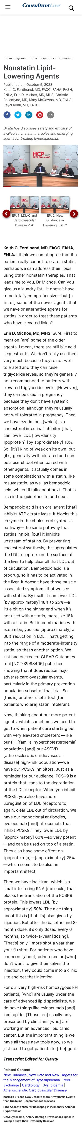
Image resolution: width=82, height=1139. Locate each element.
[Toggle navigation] (8, 7)
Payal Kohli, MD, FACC (21, 105)
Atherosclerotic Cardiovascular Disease (35, 1090)
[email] (50, 115)
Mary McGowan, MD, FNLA (50, 100)
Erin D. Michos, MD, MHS (34, 95)
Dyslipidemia (52, 1085)
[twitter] (18, 115)
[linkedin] (28, 115)
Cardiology (31, 1085)
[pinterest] (39, 115)
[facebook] (7, 115)
